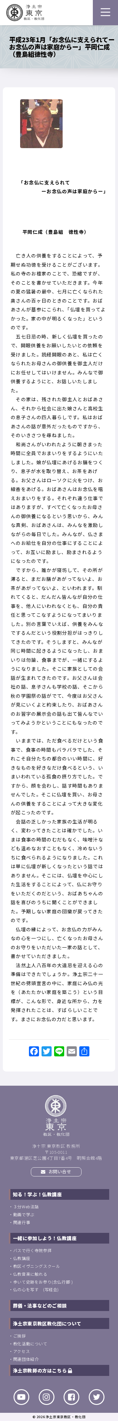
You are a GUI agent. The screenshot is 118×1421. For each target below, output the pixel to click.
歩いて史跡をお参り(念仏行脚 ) (43, 1282)
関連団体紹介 (26, 1359)
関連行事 (21, 1222)
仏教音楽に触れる (30, 1274)
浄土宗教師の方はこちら (40, 1370)
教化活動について (30, 1344)
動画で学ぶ (24, 1214)
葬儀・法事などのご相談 (40, 1305)
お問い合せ (59, 1171)
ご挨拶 (19, 1336)
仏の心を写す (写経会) (36, 1289)
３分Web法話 (26, 1207)
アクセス (21, 1351)
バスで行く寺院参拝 (32, 1250)
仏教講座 (21, 1258)
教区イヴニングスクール (36, 1266)
